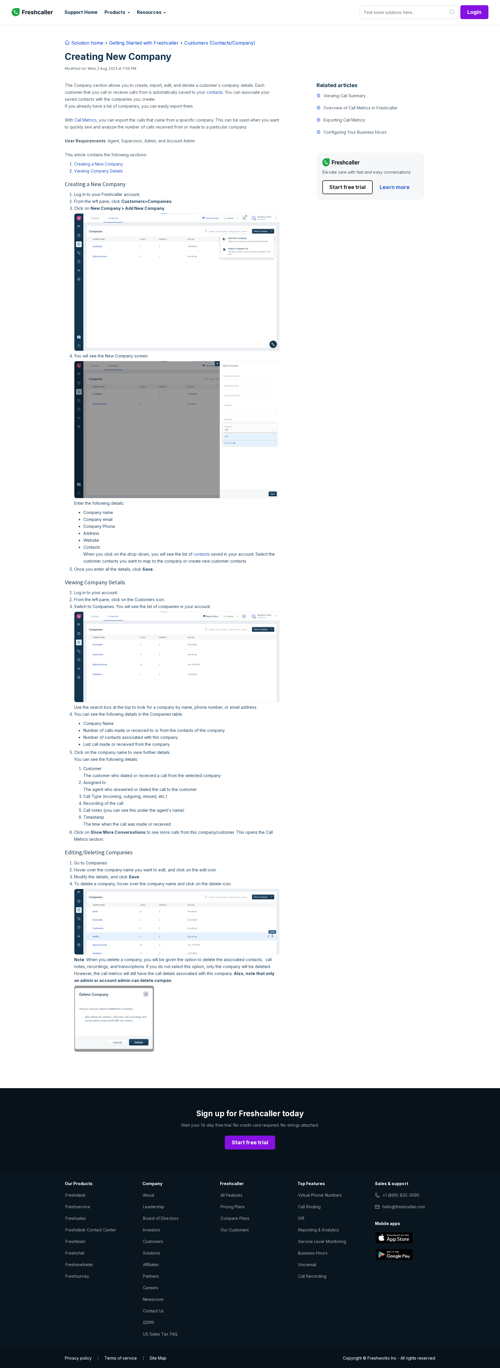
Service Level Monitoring (322, 1241)
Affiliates (151, 1264)
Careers (150, 1287)
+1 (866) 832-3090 (401, 1195)
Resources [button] (149, 12)
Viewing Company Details (98, 170)
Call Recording (312, 1276)
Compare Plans (235, 1218)
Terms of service (120, 1358)
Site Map (158, 1358)
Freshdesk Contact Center (90, 1229)
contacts (215, 92)
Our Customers (234, 1229)
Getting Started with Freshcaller (144, 43)
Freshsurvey (77, 1276)
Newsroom (153, 1299)
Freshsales (75, 1218)
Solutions (151, 1253)
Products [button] (115, 12)
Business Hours (313, 1253)
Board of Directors (161, 1218)
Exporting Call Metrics (344, 119)
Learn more (394, 187)
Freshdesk (75, 1195)
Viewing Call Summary (344, 95)
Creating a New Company (98, 163)
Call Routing (309, 1206)
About (148, 1195)
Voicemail (307, 1264)
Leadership (153, 1206)
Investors (151, 1229)
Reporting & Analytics (318, 1229)
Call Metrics (85, 119)
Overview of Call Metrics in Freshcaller (360, 107)
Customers (153, 1241)
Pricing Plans (232, 1206)
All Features (231, 1195)
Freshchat (74, 1253)
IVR (301, 1218)
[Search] (452, 12)
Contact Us (153, 1310)
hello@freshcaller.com (404, 1206)
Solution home (86, 43)
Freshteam (75, 1241)
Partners (151, 1276)
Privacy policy (78, 1358)
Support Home (81, 12)
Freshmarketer (79, 1264)
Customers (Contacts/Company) (219, 43)
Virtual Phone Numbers (320, 1195)
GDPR (148, 1322)
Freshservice (77, 1206)
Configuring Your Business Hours (354, 132)
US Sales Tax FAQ (160, 1334)
